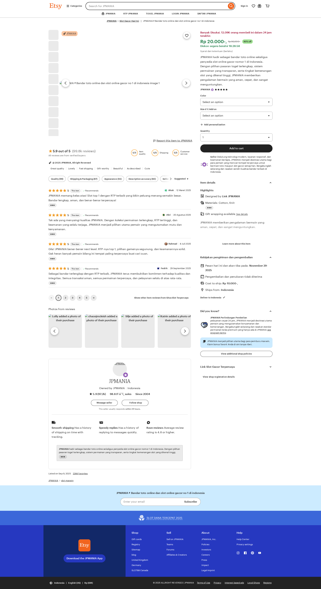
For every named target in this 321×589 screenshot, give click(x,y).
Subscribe (190, 501)
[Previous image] (66, 83)
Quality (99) (57, 179)
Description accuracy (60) (142, 179)
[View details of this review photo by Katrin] (174, 331)
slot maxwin (67, 480)
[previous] (54, 331)
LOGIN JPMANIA (180, 13)
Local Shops (253, 582)
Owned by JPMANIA (112, 388)
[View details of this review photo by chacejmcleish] (101, 331)
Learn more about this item (236, 244)
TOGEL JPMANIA (155, 13)
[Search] (231, 6)
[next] (185, 331)
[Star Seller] (212, 89)
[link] (51, 298)
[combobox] (156, 6)
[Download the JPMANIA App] (84, 545)
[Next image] (186, 83)
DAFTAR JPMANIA (206, 13)
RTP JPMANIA (130, 13)
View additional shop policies (236, 353)
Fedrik (164, 268)
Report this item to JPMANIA (174, 140)
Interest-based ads (234, 582)
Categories (76, 6)
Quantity (205, 131)
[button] (126, 375)
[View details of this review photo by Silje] (138, 331)
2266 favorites (80, 473)
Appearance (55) (113, 179)
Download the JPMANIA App (84, 558)
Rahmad (173, 244)
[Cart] (267, 6)
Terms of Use (203, 582)
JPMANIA (112, 21)
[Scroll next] (171, 179)
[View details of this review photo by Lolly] (65, 331)
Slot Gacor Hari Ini (129, 21)
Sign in (244, 6)
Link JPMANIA (231, 196)
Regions (267, 582)
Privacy (217, 582)
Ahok (171, 190)
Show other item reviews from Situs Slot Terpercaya (161, 298)
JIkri (168, 215)
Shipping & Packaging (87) (83, 179)
